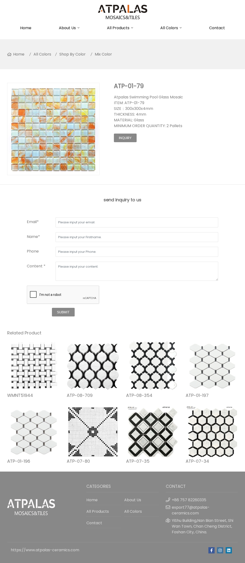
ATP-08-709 (80, 395)
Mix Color (103, 54)
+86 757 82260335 (189, 500)
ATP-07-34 (197, 461)
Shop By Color (72, 54)
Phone (33, 251)
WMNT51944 (20, 395)
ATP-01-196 (18, 461)
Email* (33, 222)
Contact (217, 28)
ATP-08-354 (139, 395)
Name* (33, 236)
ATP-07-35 (138, 461)
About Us (67, 28)
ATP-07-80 (78, 461)
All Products (118, 28)
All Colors (169, 28)
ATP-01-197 (197, 395)
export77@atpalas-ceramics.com (191, 510)
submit (63, 312)
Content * (36, 266)
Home (25, 28)
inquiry (125, 137)
